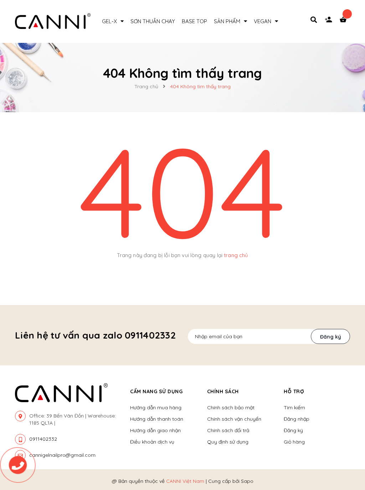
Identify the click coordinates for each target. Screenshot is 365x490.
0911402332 (43, 439)
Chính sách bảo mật (231, 407)
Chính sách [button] (223, 391)
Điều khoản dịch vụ (152, 442)
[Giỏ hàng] (344, 21)
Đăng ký (330, 337)
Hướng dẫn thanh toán (156, 419)
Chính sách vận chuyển (234, 419)
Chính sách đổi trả (228, 430)
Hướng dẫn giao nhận (155, 430)
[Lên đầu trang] (345, 444)
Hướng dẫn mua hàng (155, 407)
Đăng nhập (296, 419)
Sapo (247, 481)
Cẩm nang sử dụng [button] (156, 391)
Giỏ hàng (294, 442)
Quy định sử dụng (227, 442)
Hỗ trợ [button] (294, 391)
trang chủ (236, 255)
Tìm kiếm (294, 407)
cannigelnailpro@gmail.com (62, 455)
